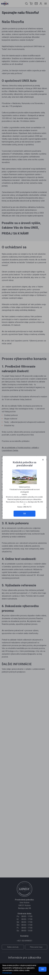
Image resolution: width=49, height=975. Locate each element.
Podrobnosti (7, 973)
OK (42, 969)
